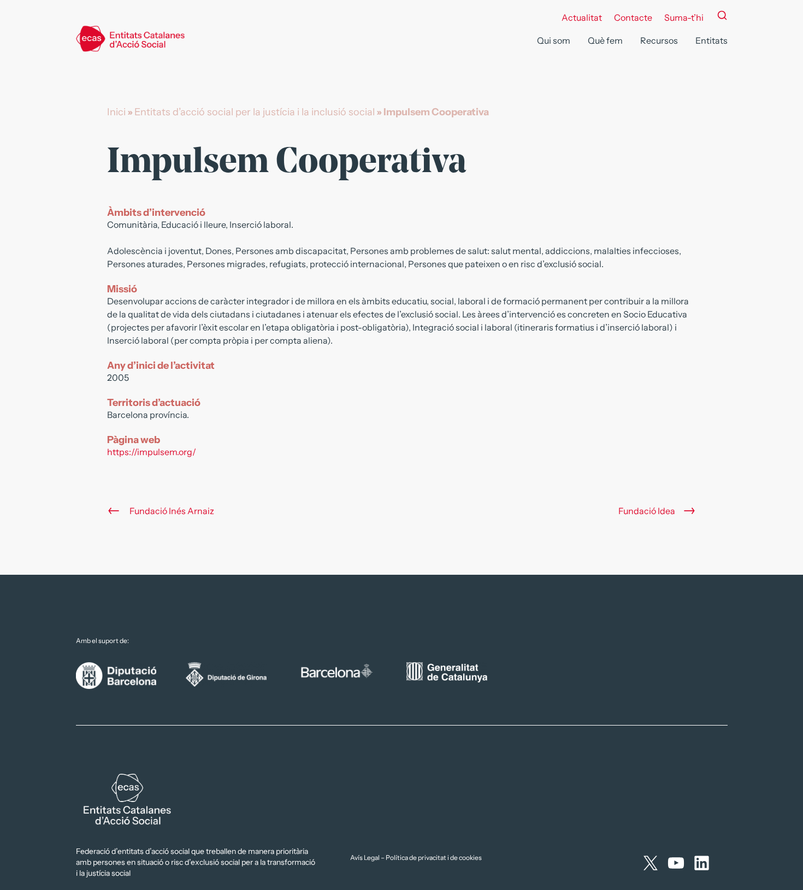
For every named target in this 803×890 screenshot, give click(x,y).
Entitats (711, 40)
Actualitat (582, 17)
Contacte (633, 17)
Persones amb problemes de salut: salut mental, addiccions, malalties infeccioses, (515, 250)
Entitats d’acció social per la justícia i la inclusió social (254, 112)
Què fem (605, 40)
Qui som (553, 40)
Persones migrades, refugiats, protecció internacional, (297, 263)
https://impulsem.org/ (151, 451)
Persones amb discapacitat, (458, 250)
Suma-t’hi (684, 17)
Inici (116, 112)
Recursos (659, 40)
